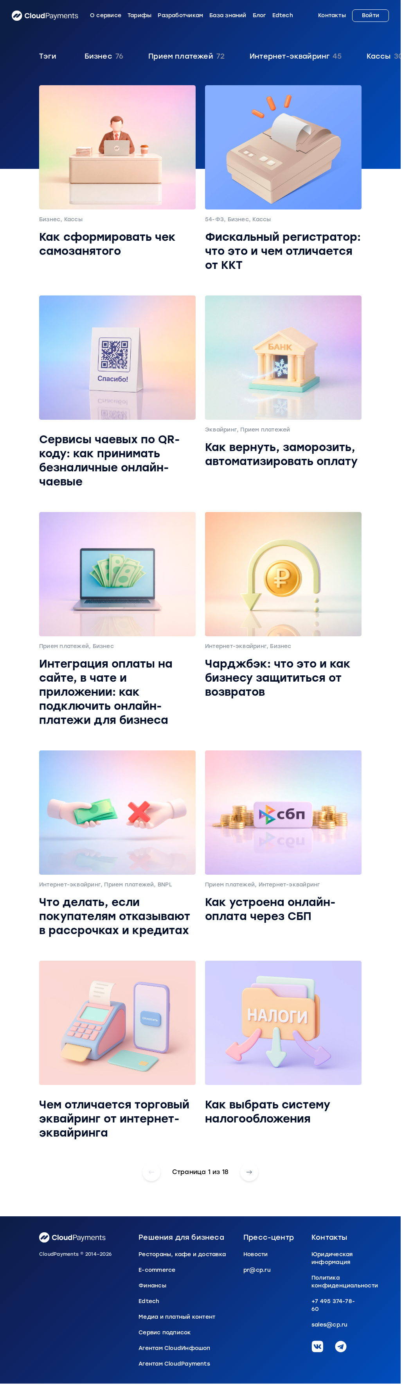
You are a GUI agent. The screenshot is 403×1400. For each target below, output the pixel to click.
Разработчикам (180, 15)
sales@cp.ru (329, 1324)
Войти (370, 15)
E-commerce (157, 1270)
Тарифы (139, 15)
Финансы (152, 1285)
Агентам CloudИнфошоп (174, 1348)
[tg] (341, 1346)
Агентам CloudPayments (174, 1364)
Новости (255, 1254)
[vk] (317, 1346)
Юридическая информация (332, 1258)
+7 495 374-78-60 (333, 1305)
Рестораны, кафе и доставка (182, 1254)
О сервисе (105, 15)
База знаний (227, 15)
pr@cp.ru (257, 1270)
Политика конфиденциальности (336, 1282)
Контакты (332, 15)
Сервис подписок (165, 1332)
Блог (259, 15)
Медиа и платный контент (177, 1317)
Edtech (282, 15)
